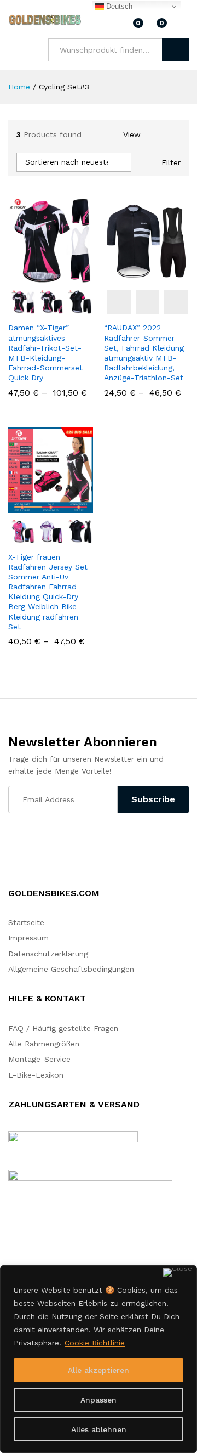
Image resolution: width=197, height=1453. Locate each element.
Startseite (26, 922)
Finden (175, 49)
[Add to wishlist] (74, 276)
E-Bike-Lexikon (35, 1075)
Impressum (28, 937)
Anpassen (98, 1399)
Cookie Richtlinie (95, 1342)
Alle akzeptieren (98, 1370)
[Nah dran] (177, 1272)
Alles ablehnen (98, 1429)
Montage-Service (39, 1059)
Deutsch (118, 6)
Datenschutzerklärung (48, 953)
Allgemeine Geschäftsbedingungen (71, 969)
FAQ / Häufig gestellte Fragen (63, 1028)
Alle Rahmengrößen (43, 1043)
